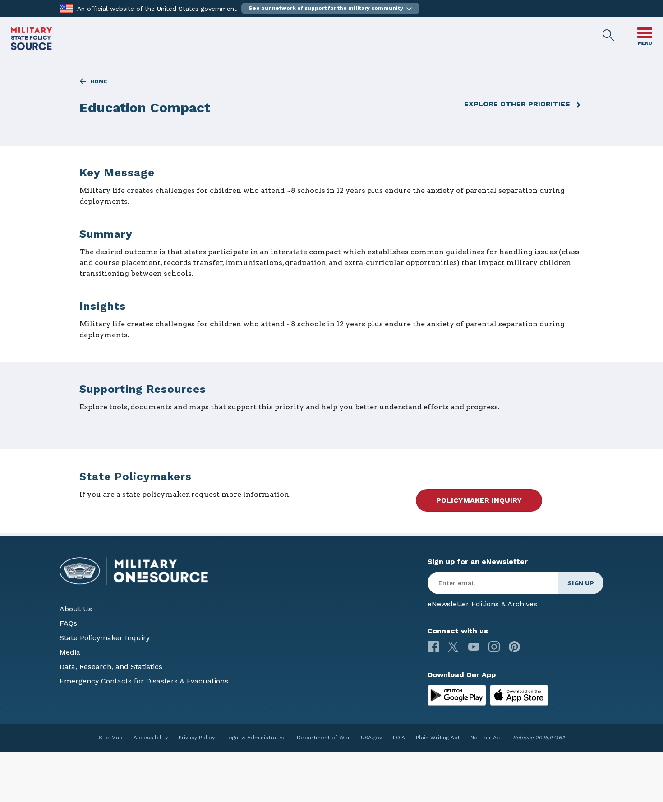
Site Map (111, 737)
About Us (76, 609)
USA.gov (371, 737)
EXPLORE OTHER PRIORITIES (517, 104)
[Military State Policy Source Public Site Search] (609, 35)
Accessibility (151, 737)
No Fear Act (486, 737)
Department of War (323, 737)
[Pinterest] (514, 646)
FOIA (399, 737)
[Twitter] (453, 647)
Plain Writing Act (438, 737)
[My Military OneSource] (457, 695)
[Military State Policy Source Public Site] (31, 47)
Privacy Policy (197, 737)
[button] (330, 8)
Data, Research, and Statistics (111, 666)
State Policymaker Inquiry (105, 637)
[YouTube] (473, 647)
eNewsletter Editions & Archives (482, 604)
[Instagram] (494, 646)
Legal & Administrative (256, 737)
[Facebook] (433, 646)
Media (70, 652)
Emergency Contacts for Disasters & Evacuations (144, 681)
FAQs (68, 623)
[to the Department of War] (66, 7)
